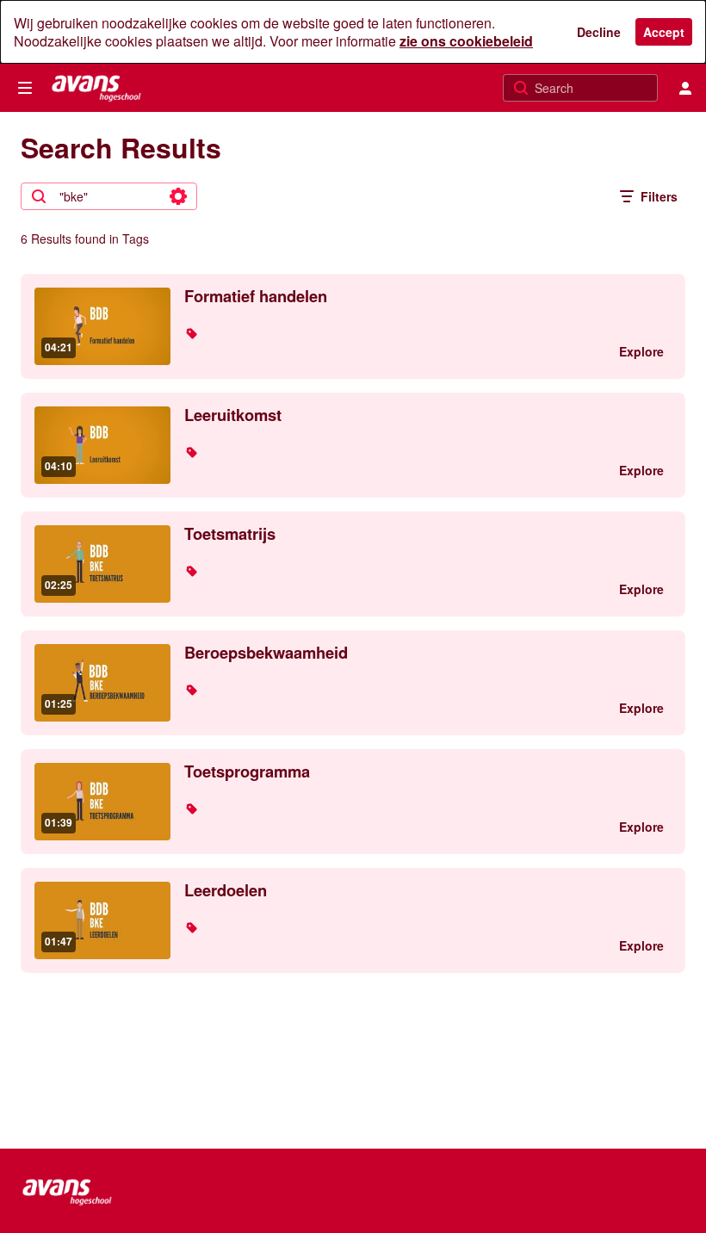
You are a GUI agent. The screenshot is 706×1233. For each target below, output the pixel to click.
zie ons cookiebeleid (466, 41)
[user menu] (685, 88)
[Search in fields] (178, 196)
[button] (191, 333)
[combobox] (108, 196)
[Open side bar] (25, 88)
